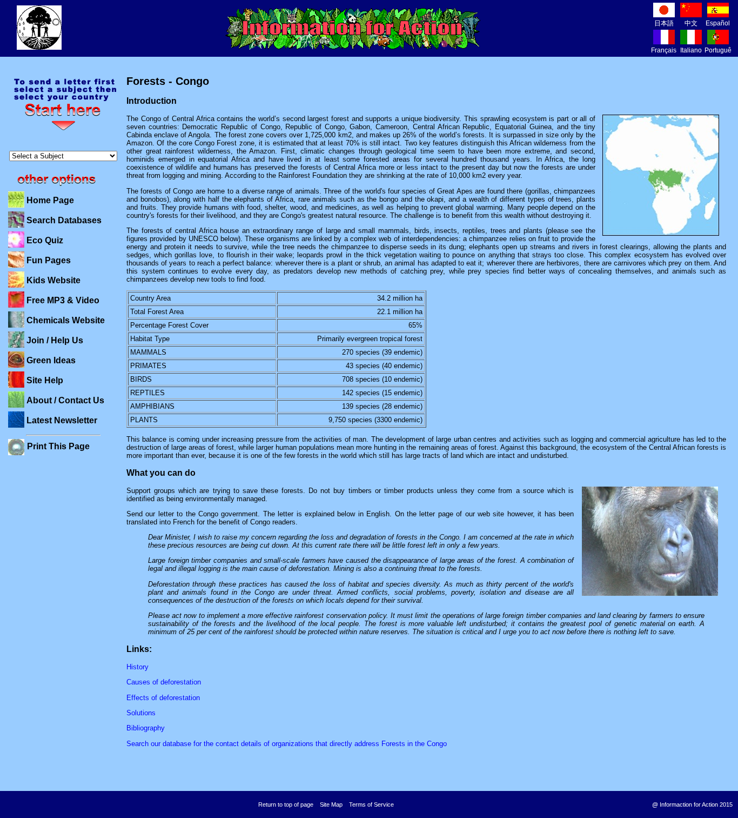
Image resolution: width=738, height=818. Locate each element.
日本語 (664, 23)
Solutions (141, 713)
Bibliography (145, 728)
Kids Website (53, 280)
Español (718, 23)
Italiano (691, 50)
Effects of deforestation (163, 698)
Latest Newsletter (61, 420)
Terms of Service (371, 804)
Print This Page (58, 446)
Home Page (50, 200)
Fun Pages (48, 260)
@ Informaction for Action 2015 (692, 804)
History (137, 667)
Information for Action (353, 28)
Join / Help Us (54, 340)
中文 (691, 23)
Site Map (331, 804)
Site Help (44, 380)
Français (663, 50)
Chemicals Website (65, 320)
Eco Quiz (44, 240)
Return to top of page (285, 804)
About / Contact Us (65, 400)
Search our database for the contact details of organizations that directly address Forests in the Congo (286, 744)
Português (720, 50)
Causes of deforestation (163, 682)
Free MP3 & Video (62, 300)
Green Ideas (51, 360)
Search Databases (64, 220)
